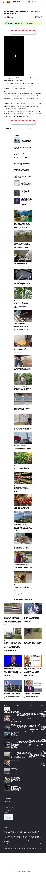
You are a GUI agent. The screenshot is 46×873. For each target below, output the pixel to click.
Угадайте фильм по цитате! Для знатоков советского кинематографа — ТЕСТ (36, 736)
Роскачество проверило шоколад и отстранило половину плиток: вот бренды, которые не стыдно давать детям (22, 488)
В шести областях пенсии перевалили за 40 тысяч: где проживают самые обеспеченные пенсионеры (22, 409)
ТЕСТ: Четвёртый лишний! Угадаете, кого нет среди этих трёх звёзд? (37, 751)
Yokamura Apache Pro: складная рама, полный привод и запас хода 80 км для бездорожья (15, 710)
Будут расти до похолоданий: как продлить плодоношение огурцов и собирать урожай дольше (22, 467)
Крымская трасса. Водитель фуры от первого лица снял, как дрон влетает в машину (26, 140)
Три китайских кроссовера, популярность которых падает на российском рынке (15, 755)
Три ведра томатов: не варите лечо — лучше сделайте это (22, 508)
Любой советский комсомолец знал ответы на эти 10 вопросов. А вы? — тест (25, 737)
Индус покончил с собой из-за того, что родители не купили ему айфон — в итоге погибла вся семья (32, 642)
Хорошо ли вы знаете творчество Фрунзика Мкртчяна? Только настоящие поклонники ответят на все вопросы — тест (24, 726)
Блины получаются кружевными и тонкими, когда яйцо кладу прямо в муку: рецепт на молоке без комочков (23, 350)
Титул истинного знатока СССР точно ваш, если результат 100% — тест (24, 719)
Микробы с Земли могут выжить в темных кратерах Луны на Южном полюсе (22, 153)
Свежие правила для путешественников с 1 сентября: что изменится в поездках (23, 325)
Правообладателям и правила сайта (9, 801)
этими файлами (24, 871)
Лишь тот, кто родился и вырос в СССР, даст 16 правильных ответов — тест (25, 758)
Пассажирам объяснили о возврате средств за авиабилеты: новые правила (21, 265)
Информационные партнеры (8, 808)
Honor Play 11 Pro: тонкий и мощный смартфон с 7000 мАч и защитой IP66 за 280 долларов (22, 165)
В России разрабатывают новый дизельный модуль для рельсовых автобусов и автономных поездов (15, 746)
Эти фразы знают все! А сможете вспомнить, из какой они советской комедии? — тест (25, 731)
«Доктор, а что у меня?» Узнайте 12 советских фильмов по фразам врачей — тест (24, 746)
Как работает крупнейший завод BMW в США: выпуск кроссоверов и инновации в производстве (15, 771)
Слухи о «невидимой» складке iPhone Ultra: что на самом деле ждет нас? (21, 170)
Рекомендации (7, 803)
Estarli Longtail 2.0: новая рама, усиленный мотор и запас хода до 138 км (15, 763)
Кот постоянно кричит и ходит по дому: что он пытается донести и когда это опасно (22, 547)
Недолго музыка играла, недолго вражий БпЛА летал (26, 191)
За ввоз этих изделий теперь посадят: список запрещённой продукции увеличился (22, 369)
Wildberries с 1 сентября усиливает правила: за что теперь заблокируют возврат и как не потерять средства (22, 447)
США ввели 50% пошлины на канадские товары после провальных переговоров (32, 695)
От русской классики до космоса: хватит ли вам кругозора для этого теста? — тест (22, 176)
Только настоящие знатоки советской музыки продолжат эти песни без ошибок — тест (24, 714)
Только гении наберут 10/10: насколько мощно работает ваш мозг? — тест (36, 755)
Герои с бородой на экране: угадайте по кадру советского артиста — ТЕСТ (36, 725)
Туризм (6, 812)
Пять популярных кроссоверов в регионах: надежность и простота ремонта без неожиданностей (15, 735)
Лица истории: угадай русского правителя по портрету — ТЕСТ (36, 741)
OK (29, 871)
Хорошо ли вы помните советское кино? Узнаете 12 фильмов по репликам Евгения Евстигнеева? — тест (24, 753)
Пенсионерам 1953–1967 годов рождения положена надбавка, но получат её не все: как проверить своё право (22, 389)
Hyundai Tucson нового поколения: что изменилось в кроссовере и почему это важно (15, 726)
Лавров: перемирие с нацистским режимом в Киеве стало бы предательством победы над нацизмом (26, 201)
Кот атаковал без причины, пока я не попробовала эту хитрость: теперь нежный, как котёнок (23, 586)
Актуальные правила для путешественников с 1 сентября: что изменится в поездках (23, 331)
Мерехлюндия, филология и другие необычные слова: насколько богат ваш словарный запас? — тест (37, 719)
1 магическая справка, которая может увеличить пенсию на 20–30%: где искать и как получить (23, 428)
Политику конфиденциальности (14, 832)
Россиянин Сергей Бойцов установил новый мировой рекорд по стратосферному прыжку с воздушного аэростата (31, 618)
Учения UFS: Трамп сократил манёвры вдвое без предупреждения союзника (12, 695)
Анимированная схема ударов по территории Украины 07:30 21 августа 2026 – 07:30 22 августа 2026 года (26, 184)
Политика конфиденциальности (9, 805)
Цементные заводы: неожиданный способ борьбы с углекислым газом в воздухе (22, 147)
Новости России (8, 810)
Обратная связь (7, 798)
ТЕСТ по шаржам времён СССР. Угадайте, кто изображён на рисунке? (36, 745)
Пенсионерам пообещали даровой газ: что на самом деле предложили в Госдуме (22, 283)
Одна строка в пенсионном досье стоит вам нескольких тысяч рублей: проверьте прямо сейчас (23, 566)
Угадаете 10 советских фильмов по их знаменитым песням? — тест (25, 742)
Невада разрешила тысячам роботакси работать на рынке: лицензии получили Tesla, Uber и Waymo (16, 779)
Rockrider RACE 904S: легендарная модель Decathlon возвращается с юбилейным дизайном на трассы (16, 718)
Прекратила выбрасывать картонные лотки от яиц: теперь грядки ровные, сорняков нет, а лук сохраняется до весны (23, 245)
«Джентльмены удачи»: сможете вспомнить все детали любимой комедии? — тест (24, 709)
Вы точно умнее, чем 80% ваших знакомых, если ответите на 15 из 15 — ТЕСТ (37, 714)
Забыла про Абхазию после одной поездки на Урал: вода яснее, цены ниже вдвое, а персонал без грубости (22, 225)
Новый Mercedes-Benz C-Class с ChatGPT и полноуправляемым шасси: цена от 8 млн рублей (21, 159)
